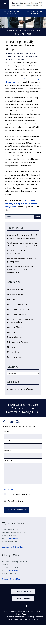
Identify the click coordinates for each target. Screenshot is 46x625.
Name (7, 431)
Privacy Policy (28, 617)
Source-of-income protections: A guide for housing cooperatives (22, 236)
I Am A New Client (15, 501)
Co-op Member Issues (17, 314)
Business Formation (16, 289)
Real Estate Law (14, 357)
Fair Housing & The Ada (17, 342)
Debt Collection (14, 337)
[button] (4, 4)
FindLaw (34, 619)
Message (8, 460)
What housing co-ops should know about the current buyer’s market (22, 244)
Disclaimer (8, 489)
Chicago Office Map (11, 579)
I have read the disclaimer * (19, 494)
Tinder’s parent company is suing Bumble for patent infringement (21, 203)
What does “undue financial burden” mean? (19, 252)
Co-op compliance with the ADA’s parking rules (22, 260)
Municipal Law (13, 352)
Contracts (11, 332)
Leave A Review (23, 598)
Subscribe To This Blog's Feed (20, 389)
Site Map (17, 617)
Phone (7, 450)
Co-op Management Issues (19, 309)
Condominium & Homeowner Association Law (20, 320)
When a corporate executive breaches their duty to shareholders (20, 269)
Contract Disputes (15, 327)
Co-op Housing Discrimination (20, 304)
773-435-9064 (12, 11)
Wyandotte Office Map (12, 547)
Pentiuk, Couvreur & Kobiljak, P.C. (24, 611)
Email (7, 441)
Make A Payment (23, 591)
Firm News (19, 59)
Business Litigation (15, 294)
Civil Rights (12, 299)
